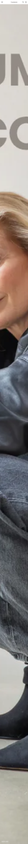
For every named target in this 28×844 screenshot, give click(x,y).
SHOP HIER (5, 841)
